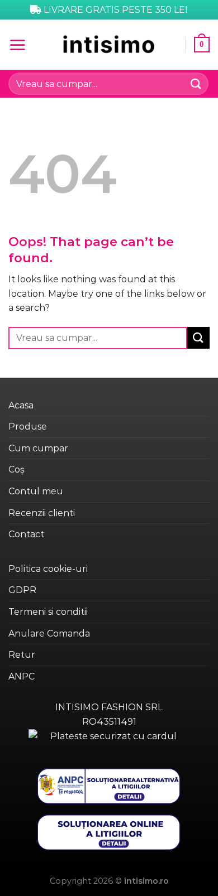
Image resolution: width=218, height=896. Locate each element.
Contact (26, 534)
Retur (21, 654)
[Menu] (17, 44)
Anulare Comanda (49, 633)
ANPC (21, 676)
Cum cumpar (38, 448)
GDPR (22, 590)
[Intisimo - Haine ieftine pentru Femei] (109, 44)
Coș (16, 469)
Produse (27, 426)
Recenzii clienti (41, 513)
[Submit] (196, 83)
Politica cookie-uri (48, 568)
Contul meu (35, 491)
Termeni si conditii (48, 611)
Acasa (21, 405)
